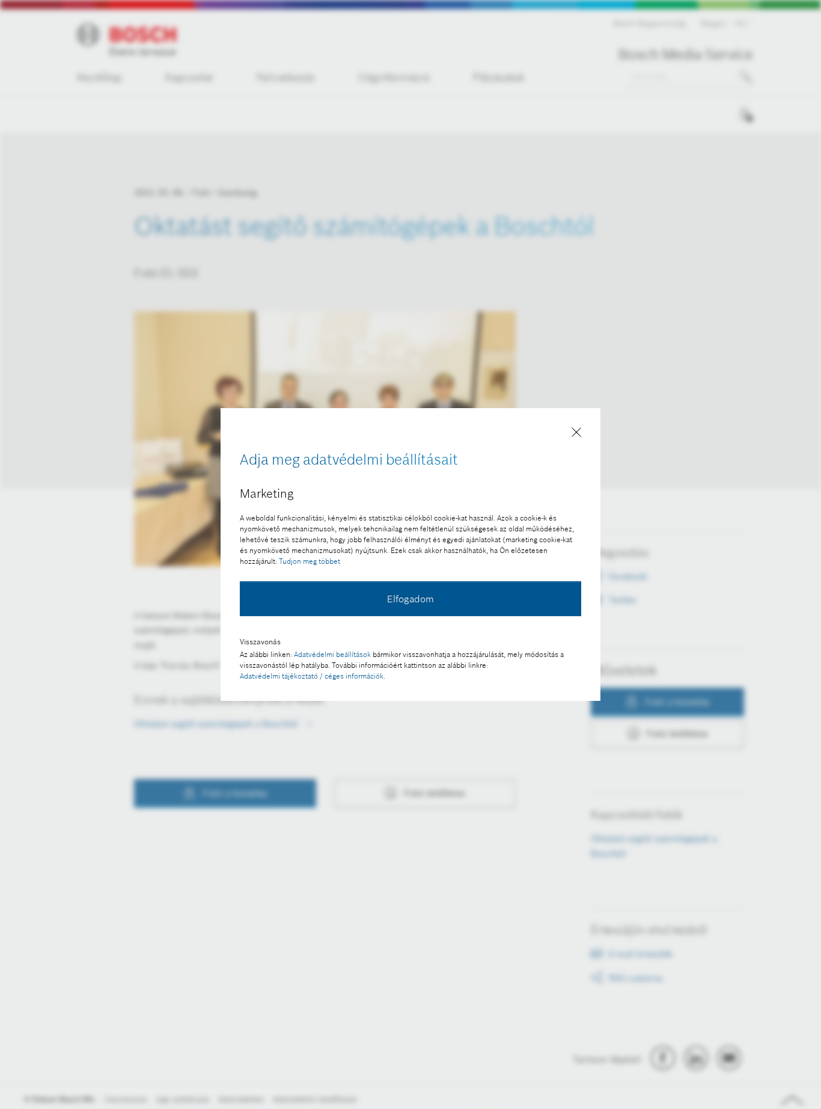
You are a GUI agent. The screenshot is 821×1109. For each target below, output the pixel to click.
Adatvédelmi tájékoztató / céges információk (311, 675)
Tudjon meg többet (309, 561)
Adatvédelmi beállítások (332, 654)
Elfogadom (410, 599)
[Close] (576, 434)
